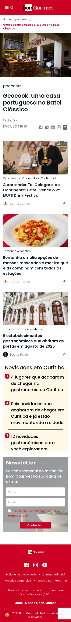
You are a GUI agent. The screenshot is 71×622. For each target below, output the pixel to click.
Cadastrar (35, 525)
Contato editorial (53, 574)
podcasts (21, 19)
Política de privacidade (21, 574)
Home (7, 19)
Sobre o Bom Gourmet (52, 580)
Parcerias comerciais (17, 580)
